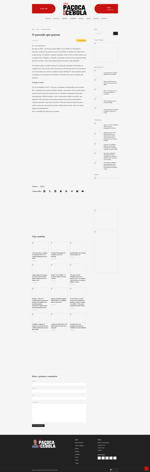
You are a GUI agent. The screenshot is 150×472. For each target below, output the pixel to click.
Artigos (96, 18)
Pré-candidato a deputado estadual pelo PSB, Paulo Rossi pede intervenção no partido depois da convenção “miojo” (110, 166)
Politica (48, 18)
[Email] (82, 191)
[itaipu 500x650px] (106, 192)
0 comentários (82, 40)
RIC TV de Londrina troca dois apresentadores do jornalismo (110, 92)
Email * (34, 388)
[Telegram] (72, 191)
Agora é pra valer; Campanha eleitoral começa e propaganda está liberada (111, 126)
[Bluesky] (77, 191)
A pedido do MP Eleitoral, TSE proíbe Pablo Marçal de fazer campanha (59, 326)
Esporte (64, 18)
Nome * (34, 381)
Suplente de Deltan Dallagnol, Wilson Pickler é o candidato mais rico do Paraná (59, 300)
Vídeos (88, 18)
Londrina (73, 18)
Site (33, 395)
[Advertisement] (59, 133)
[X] (50, 191)
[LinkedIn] (55, 191)
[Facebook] (44, 191)
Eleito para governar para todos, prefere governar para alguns (110, 83)
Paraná (81, 18)
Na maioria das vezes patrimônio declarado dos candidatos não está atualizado (78, 326)
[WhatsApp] (61, 191)
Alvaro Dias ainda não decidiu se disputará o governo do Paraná (111, 111)
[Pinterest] (66, 191)
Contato (104, 18)
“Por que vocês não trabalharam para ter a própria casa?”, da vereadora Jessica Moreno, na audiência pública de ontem (77, 278)
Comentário (35, 402)
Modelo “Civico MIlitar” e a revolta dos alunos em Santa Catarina (58, 276)
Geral (37, 29)
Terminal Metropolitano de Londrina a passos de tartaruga (58, 254)
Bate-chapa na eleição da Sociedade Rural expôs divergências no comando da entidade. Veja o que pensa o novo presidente (110, 156)
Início (33, 29)
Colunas (56, 18)
